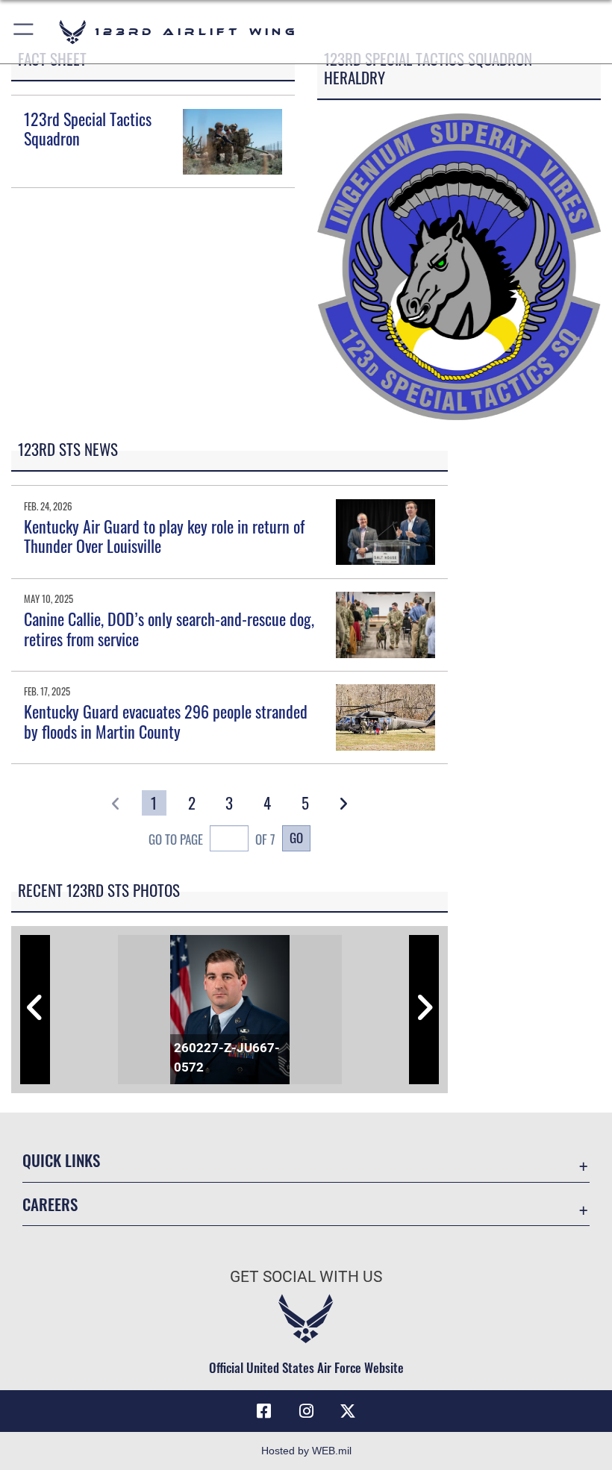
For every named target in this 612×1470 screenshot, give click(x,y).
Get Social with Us (306, 1277)
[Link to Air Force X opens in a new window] (348, 1411)
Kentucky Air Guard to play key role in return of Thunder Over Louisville (164, 535)
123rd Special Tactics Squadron (88, 128)
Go (296, 837)
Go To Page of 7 (212, 838)
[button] (24, 31)
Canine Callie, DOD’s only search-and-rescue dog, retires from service (169, 628)
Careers (50, 1204)
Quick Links (61, 1160)
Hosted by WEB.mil (306, 1451)
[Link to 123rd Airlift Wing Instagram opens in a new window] (306, 1411)
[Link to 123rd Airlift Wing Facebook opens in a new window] (264, 1411)
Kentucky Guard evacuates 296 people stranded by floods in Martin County (165, 720)
